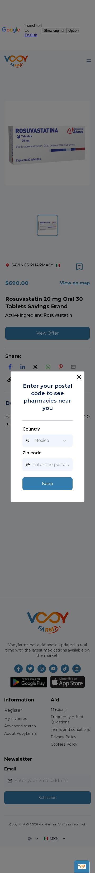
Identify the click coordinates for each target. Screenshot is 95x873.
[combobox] (34, 440)
